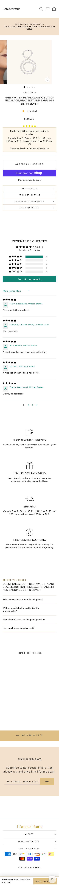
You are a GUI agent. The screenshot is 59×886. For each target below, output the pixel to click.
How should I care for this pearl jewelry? (24, 619)
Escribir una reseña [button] (29, 279)
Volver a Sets (32, 735)
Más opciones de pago (29, 180)
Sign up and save (29, 848)
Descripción (29, 188)
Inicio (25, 92)
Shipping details (18, 148)
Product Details (29, 195)
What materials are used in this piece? (23, 599)
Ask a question (29, 207)
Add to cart (45, 881)
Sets (33, 92)
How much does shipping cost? (18, 628)
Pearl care (43, 148)
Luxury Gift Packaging (29, 201)
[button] (29, 126)
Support (29, 834)
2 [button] (28, 405)
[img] (9, 299)
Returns (32, 148)
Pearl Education (28, 841)
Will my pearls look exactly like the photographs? (21, 609)
